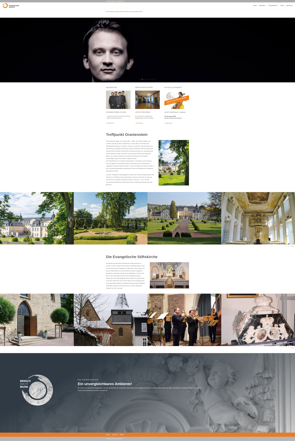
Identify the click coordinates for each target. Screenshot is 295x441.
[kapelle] (258, 244)
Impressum (115, 434)
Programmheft (272, 5)
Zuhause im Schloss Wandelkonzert (185, 73)
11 (152, 79)
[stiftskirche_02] (37, 345)
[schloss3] (37, 244)
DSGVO (122, 434)
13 (155, 79)
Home (255, 5)
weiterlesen (110, 123)
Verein (282, 5)
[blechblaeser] (184, 345)
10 (151, 79)
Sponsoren (289, 5)
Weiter (292, 246)
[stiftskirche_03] (111, 345)
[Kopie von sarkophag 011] (258, 345)
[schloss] (184, 244)
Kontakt (108, 434)
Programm (262, 5)
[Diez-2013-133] (111, 244)
